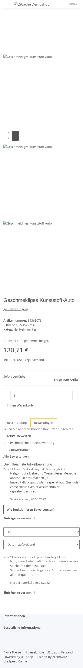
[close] (6, 40)
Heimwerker (27, 329)
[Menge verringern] (6, 395)
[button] (58, 4)
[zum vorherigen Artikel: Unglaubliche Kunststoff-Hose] (14, 19)
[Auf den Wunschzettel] (14, 49)
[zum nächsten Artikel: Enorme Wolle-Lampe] (6, 19)
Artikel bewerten (19, 436)
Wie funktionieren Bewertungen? (30, 509)
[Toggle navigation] (8, 5)
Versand (38, 360)
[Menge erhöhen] (76, 395)
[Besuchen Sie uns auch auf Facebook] (6, 639)
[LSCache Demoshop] (32, 4)
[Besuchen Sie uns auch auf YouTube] (6, 644)
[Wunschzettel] (63, 4)
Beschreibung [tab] (17, 423)
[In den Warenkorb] (6, 33)
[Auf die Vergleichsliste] (6, 49)
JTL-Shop (27, 657)
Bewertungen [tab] (43, 423)
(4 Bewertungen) (16, 309)
